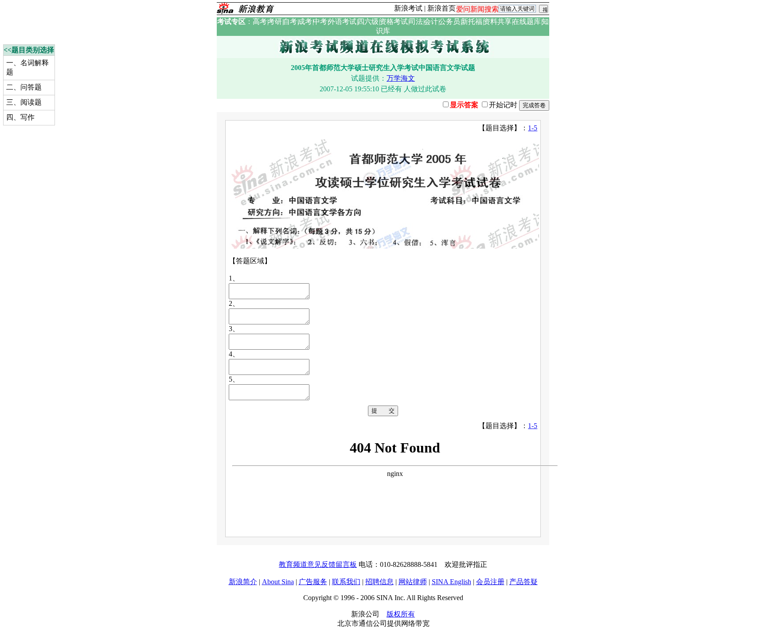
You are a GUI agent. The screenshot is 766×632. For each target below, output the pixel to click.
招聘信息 (379, 581)
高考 (260, 21)
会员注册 (490, 581)
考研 (275, 21)
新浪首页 (441, 8)
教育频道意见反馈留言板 (318, 564)
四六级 (368, 21)
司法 (416, 21)
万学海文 (401, 78)
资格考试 (393, 21)
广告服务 (313, 581)
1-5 (532, 128)
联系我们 (346, 581)
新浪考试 (408, 8)
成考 (305, 21)
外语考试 (342, 21)
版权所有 (401, 614)
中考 (320, 21)
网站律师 (413, 581)
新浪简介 (243, 581)
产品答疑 (523, 581)
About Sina (278, 581)
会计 (431, 21)
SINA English (451, 581)
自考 (290, 21)
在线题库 (526, 21)
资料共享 (497, 21)
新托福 (471, 21)
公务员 (449, 21)
